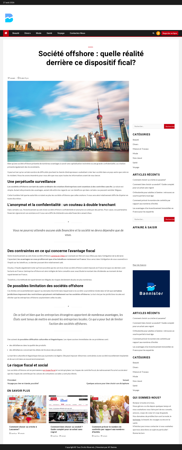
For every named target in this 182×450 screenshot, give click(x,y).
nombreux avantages (104, 314)
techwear (137, 419)
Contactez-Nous (77, 33)
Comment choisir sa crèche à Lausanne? (149, 180)
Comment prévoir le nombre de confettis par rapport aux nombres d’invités (108, 429)
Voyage (61, 33)
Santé (49, 33)
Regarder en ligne (170, 33)
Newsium (100, 447)
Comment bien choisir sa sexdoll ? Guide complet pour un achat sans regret (67, 429)
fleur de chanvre (139, 265)
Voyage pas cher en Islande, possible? (23, 381)
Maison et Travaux (141, 149)
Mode (38, 33)
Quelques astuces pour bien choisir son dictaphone (107, 381)
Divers (28, 33)
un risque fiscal (49, 370)
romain (12, 78)
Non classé (137, 158)
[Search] (153, 33)
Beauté (16, 33)
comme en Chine (58, 256)
